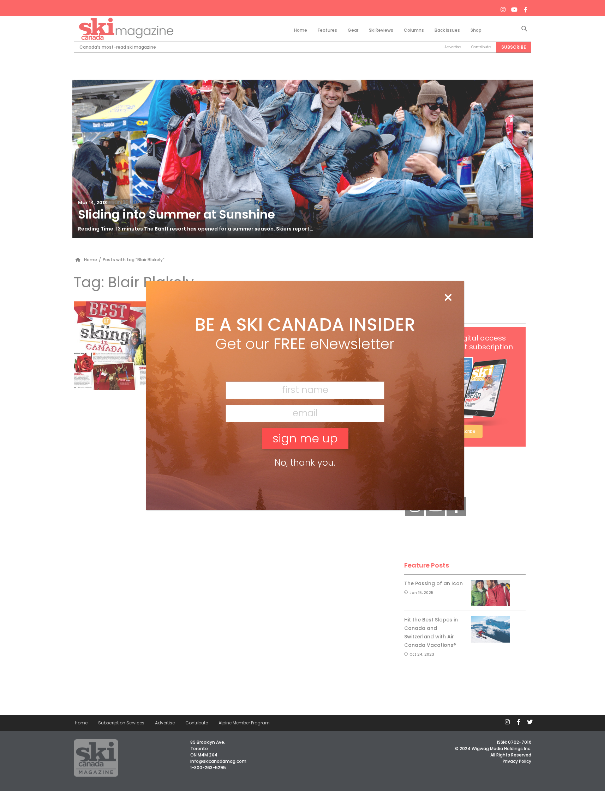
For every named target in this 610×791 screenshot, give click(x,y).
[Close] (448, 298)
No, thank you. (305, 462)
